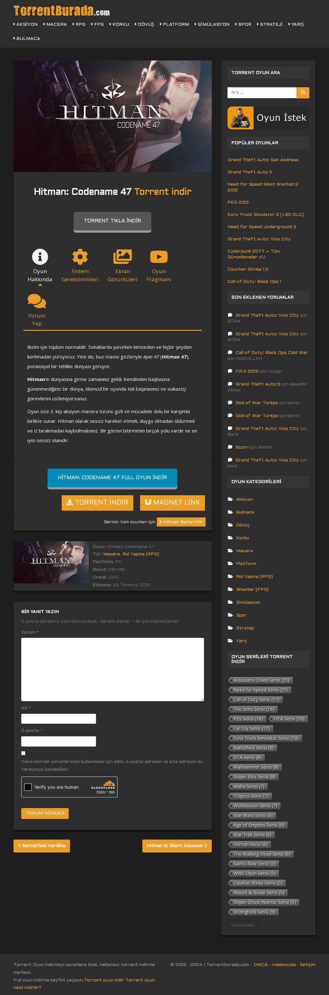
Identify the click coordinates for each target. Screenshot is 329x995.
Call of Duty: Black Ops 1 (254, 282)
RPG (79, 25)
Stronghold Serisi (254, 912)
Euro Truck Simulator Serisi (266, 738)
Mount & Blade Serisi (259, 892)
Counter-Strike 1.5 (247, 269)
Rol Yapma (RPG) (140, 554)
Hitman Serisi (251, 844)
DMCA (260, 965)
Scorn (242, 447)
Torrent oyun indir (104, 980)
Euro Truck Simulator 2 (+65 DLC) (265, 215)
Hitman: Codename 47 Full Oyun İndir (112, 477)
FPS (98, 25)
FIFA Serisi (289, 719)
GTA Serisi (248, 757)
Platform (175, 25)
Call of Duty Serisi (257, 699)
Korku (120, 25)
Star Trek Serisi (252, 835)
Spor (244, 25)
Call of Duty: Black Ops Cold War (272, 353)
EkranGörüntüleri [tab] (123, 275)
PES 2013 (238, 202)
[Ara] (303, 92)
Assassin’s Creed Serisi (261, 680)
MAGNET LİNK (175, 503)
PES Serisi (248, 719)
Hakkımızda (284, 965)
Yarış (297, 25)
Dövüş (145, 25)
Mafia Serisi (249, 786)
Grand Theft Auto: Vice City (259, 239)
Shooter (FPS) (252, 590)
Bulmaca (27, 39)
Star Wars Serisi (253, 815)
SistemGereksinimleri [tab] (80, 275)
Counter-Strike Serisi (258, 883)
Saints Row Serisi (255, 863)
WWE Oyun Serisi (255, 873)
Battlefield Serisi (254, 748)
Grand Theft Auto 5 (249, 172)
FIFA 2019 (247, 371)
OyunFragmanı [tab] (159, 275)
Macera (56, 25)
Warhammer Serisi (256, 767)
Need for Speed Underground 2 (261, 227)
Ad (26, 708)
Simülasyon (212, 25)
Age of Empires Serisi (259, 825)
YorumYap (36, 319)
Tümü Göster (242, 925)
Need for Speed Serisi (261, 690)
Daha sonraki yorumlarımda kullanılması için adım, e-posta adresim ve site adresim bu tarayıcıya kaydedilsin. (112, 766)
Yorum (30, 632)
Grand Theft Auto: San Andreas (262, 160)
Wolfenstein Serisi (255, 806)
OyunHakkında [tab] (40, 275)
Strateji (271, 25)
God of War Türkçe (257, 403)
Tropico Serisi (251, 796)
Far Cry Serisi (252, 728)
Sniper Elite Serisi (254, 777)
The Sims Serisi (254, 709)
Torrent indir (162, 192)
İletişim (308, 965)
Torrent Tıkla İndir (112, 221)
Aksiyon (26, 25)
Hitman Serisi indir (182, 522)
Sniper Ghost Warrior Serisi (265, 902)
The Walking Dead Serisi (262, 854)
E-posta (32, 731)
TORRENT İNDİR (101, 503)
